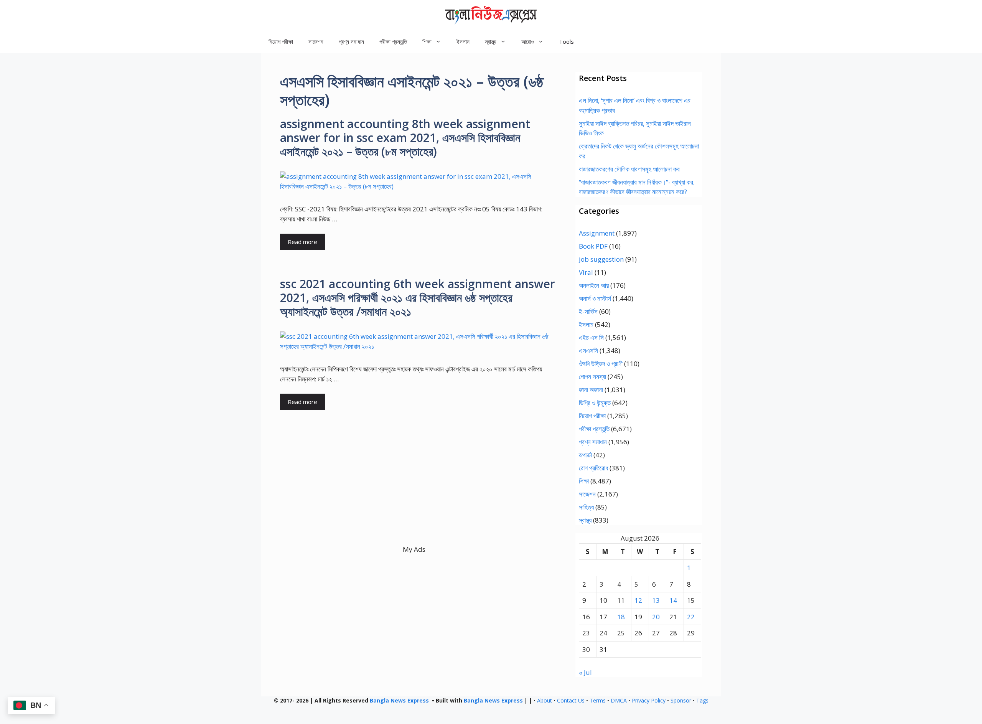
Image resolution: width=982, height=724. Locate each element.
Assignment (597, 233)
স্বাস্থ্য (585, 520)
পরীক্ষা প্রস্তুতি (393, 41)
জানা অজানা (591, 389)
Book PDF (593, 246)
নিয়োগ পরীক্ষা (281, 41)
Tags (702, 700)
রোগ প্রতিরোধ (593, 467)
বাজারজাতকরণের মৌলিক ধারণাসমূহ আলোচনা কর (629, 169)
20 (656, 616)
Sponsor (681, 700)
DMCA (619, 700)
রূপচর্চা (585, 454)
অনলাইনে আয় (594, 285)
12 (638, 600)
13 (656, 600)
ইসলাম (463, 41)
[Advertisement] (414, 490)
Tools (566, 41)
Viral (586, 272)
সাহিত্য (586, 507)
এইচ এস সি (591, 337)
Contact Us (571, 700)
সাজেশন (315, 41)
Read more (302, 242)
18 (621, 616)
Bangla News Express (399, 700)
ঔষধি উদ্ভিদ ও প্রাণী (601, 363)
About (544, 700)
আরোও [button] (527, 41)
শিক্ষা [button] (427, 41)
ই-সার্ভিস (588, 311)
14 (673, 600)
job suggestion (601, 259)
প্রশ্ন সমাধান (351, 41)
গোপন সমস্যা (592, 376)
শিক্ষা (584, 481)
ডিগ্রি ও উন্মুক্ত (595, 402)
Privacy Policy (649, 700)
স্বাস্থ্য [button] (490, 41)
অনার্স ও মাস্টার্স (595, 298)
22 (691, 616)
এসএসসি (588, 350)
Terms (598, 700)
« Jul (585, 672)
